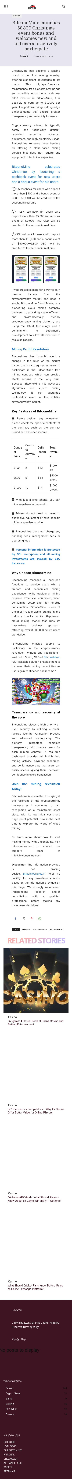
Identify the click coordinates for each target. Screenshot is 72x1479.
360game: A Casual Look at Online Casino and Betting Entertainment (35, 1022)
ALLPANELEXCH (12, 1462)
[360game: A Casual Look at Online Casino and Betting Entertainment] (36, 980)
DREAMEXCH (10, 1458)
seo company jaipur (50, 1327)
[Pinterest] (31, 918)
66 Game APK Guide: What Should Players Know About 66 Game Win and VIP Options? (34, 1199)
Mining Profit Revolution (30, 349)
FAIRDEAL (9, 1454)
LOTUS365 (9, 1446)
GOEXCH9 (9, 1441)
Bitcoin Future (40, 929)
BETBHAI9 (9, 1471)
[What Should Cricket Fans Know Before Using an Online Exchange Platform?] (36, 1244)
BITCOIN (26, 929)
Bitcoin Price (56, 929)
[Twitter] (23, 918)
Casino (12, 1017)
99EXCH (8, 1467)
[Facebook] (15, 918)
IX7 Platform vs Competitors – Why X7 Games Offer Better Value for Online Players (36, 1111)
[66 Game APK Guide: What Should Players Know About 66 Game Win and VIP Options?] (36, 1156)
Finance (17, 15)
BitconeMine (51, 657)
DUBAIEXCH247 (12, 1450)
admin (25, 56)
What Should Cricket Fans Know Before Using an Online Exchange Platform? (35, 1287)
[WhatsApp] (39, 918)
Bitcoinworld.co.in (35, 873)
